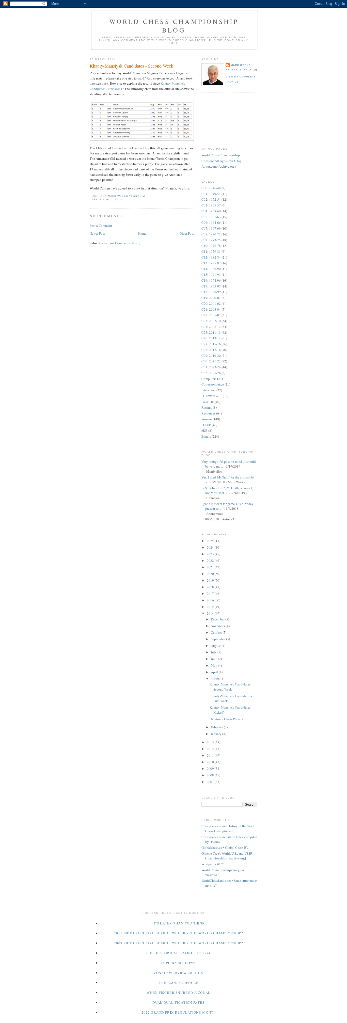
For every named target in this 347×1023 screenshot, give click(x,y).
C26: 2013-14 (113, 199)
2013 (211, 742)
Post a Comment (101, 225)
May (214, 665)
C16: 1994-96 (211, 280)
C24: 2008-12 (211, 326)
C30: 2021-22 (211, 361)
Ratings (206, 407)
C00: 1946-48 (211, 188)
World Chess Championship (220, 155)
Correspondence (212, 384)
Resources (208, 413)
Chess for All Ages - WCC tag (221, 160)
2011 (211, 755)
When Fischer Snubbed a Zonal (178, 992)
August (216, 645)
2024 (211, 547)
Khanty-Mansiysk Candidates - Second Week (231, 687)
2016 (211, 600)
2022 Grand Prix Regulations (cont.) (178, 1012)
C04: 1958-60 (211, 211)
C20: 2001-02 (211, 303)
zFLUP (206, 425)
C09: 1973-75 (211, 240)
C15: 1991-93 (211, 274)
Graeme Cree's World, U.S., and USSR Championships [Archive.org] (227, 856)
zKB (204, 430)
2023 (211, 554)
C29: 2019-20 (211, 355)
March (215, 678)
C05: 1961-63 (211, 217)
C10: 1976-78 (211, 245)
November (218, 626)
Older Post (187, 233)
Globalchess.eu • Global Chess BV (224, 847)
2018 (211, 587)
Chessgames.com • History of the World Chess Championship (228, 828)
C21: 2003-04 (211, 309)
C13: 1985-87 (211, 263)
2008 (211, 775)
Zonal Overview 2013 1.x (178, 972)
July (214, 652)
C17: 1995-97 (211, 286)
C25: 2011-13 (211, 332)
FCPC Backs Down (178, 963)
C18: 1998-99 (211, 292)
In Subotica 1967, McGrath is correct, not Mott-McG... (227, 490)
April (215, 672)
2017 (211, 593)
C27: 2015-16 (211, 344)
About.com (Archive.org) (218, 166)
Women (206, 419)
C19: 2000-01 (211, 297)
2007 (211, 781)
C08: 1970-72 (211, 234)
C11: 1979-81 (211, 251)
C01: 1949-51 (211, 193)
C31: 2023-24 (211, 367)
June (214, 659)
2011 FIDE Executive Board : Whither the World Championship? (178, 933)
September (218, 639)
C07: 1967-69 (211, 228)
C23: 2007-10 (211, 320)
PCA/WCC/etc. (211, 396)
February (217, 727)
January (216, 733)
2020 (211, 573)
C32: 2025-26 (211, 373)
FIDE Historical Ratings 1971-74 (178, 953)
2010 (211, 762)
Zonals (206, 436)
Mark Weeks (241, 65)
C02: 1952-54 (211, 199)
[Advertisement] (224, 117)
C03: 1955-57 (211, 205)
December (218, 619)
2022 (211, 560)
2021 (211, 567)
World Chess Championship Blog (174, 25)
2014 (211, 613)
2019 (211, 580)
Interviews (208, 390)
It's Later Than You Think (178, 923)
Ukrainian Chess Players (226, 719)
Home (142, 233)
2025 (211, 540)
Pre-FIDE (207, 401)
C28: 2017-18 (211, 349)
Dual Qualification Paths (178, 1002)
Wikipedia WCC (212, 864)
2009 (211, 768)
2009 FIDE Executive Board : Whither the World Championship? (178, 943)
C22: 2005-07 (211, 315)
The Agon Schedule (178, 982)
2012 (211, 748)
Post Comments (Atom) (124, 243)
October (217, 632)
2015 (211, 606)
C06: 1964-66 (211, 222)
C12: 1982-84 (211, 257)
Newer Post (97, 233)
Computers (208, 378)
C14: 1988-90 (211, 268)
